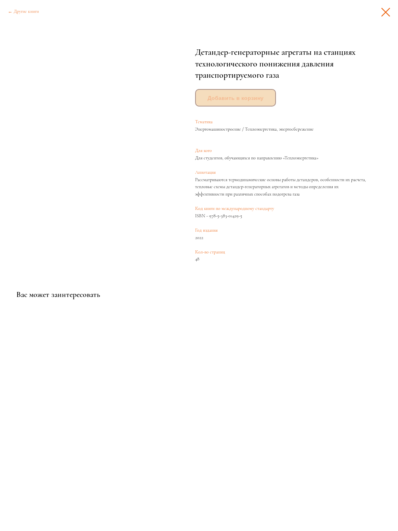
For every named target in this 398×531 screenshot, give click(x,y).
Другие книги (26, 11)
